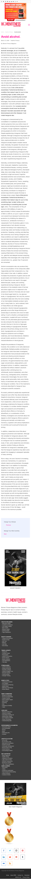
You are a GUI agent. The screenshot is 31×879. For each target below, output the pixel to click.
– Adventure (4, 651)
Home (7, 875)
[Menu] (29, 25)
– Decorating (4, 767)
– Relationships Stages (6, 716)
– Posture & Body (5, 674)
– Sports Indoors (5, 657)
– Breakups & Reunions (6, 711)
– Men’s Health (4, 627)
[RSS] (10, 863)
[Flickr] (17, 1)
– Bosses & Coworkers (6, 695)
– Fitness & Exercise (6, 668)
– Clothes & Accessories (7, 638)
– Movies (3, 729)
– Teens (3, 707)
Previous (8, 525)
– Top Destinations (5, 660)
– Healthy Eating (5, 756)
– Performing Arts (5, 732)
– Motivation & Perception (7, 743)
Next (5, 534)
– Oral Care (4, 644)
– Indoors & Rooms (5, 773)
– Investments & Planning (7, 684)
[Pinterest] (7, 1)
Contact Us (20, 875)
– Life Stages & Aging (6, 626)
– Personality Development (7, 746)
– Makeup (3, 642)
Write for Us (18, 877)
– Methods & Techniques (7, 687)
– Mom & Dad (4, 701)
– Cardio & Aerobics (6, 666)
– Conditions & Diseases (7, 624)
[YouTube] (13, 1)
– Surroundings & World (6, 750)
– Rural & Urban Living (6, 747)
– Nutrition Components (7, 761)
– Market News (5, 686)
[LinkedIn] (9, 1)
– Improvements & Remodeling (8, 771)
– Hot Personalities (5, 728)
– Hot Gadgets (4, 683)
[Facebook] (1, 1)
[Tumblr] (15, 1)
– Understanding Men (6, 720)
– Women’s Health (5, 629)
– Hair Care (4, 641)
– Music (3, 731)
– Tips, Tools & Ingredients (7, 764)
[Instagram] (5, 1)
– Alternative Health (6, 623)
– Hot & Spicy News (6, 726)
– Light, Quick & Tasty (6, 759)
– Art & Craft (4, 740)
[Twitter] (3, 1)
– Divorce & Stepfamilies (7, 696)
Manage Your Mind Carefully (11, 531)
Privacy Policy (26, 877)
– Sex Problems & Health (7, 717)
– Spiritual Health (5, 630)
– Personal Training (5, 672)
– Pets (2, 704)
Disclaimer (27, 875)
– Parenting (4, 702)
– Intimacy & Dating (6, 713)
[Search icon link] (29, 1)
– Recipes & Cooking (6, 762)
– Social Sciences (5, 749)
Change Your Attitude (10, 522)
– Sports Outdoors (5, 659)
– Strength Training (5, 675)
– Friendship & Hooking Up (7, 714)
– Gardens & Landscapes (7, 770)
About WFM (13, 875)
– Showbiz (3, 734)
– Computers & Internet (6, 681)
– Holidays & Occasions (6, 758)
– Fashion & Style (5, 639)
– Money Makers (5, 689)
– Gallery (3, 768)
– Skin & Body (4, 645)
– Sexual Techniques (6, 719)
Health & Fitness (15, 40)
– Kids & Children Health (7, 699)
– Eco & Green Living (6, 741)
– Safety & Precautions (6, 656)
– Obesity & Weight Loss (7, 671)
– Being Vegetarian (5, 755)
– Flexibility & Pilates (6, 669)
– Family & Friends (5, 698)
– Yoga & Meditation (6, 632)
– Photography (4, 654)
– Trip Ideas (4, 662)
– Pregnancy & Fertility (6, 705)
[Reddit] (11, 1)
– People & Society (5, 744)
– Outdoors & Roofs (6, 774)
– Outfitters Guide (5, 653)
